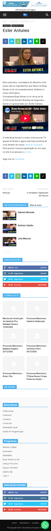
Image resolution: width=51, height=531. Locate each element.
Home (14, 523)
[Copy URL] (43, 41)
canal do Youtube (33, 144)
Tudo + (6, 476)
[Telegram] (30, 41)
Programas (13, 21)
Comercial (7, 423)
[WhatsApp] (18, 41)
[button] (45, 525)
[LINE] (36, 41)
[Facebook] (5, 41)
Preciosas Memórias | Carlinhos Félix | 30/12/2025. (36, 349)
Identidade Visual (10, 427)
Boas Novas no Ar (27, 21)
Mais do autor (36, 205)
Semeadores (24, 523)
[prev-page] (4, 251)
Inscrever (42, 285)
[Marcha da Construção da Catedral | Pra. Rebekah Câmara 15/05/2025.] (13, 308)
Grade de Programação (13, 431)
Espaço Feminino (10, 467)
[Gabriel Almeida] (9, 215)
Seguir (43, 273)
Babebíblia (7, 455)
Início (5, 21)
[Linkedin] (24, 41)
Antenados (7, 451)
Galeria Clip (8, 471)
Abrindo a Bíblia (9, 447)
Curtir (43, 268)
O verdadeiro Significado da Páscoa (37, 194)
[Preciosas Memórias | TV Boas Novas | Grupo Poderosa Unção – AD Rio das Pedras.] (37, 363)
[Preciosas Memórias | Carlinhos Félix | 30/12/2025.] (37, 336)
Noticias (6, 193)
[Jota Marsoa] (9, 241)
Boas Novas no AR (11, 459)
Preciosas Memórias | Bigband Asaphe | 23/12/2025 (13, 349)
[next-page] (8, 251)
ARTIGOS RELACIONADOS (15, 205)
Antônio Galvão (25, 225)
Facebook (19, 159)
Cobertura (7, 415)
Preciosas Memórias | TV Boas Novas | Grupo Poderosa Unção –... (37, 376)
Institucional (8, 411)
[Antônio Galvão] (9, 228)
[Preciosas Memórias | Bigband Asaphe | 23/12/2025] (13, 336)
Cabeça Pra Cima (10, 463)
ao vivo (27, 152)
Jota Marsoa (24, 238)
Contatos (7, 419)
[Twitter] (11, 41)
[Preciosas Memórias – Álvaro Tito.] (13, 363)
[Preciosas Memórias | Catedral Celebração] (37, 308)
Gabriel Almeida (26, 212)
